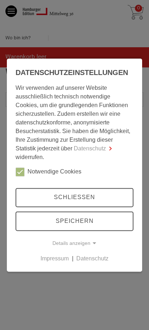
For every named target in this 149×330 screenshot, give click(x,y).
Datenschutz (90, 148)
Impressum (55, 258)
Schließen (74, 197)
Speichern (75, 221)
